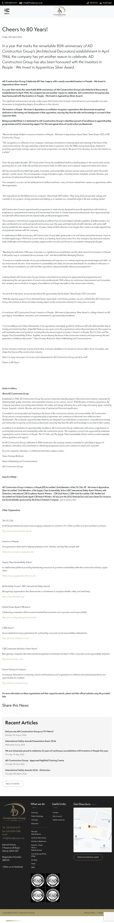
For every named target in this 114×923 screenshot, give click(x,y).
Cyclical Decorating (38, 838)
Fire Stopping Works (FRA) (38, 855)
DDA (33, 867)
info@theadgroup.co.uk (13, 838)
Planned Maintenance (36, 832)
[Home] (59, 15)
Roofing (34, 860)
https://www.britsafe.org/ (13, 596)
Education (35, 823)
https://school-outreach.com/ (15, 683)
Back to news (13, 783)
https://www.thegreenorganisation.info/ (19, 617)
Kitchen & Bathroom (38, 841)
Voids (33, 863)
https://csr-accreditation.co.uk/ (15, 638)
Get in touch (57, 816)
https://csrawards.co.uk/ (12, 659)
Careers (55, 812)
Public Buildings (37, 816)
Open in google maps (88, 857)
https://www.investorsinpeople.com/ (18, 551)
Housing (34, 812)
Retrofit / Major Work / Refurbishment (37, 847)
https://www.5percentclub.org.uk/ (17, 531)
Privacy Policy (89, 912)
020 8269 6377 (13, 827)
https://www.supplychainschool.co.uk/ (19, 575)
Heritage (34, 820)
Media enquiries (59, 820)
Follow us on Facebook (13, 866)
